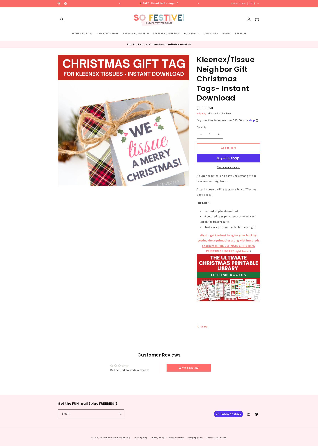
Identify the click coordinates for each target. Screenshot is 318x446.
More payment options (228, 167)
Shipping (201, 113)
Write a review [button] (188, 368)
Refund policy (140, 437)
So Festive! (105, 437)
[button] (62, 19)
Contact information (217, 437)
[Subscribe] (120, 413)
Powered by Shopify (120, 437)
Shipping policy (195, 437)
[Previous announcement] (120, 3)
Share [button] (203, 326)
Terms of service (176, 437)
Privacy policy (158, 437)
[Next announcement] (198, 3)
